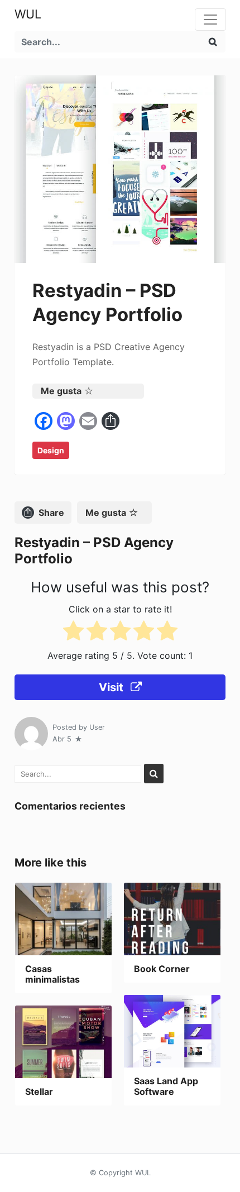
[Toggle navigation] (210, 19)
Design (50, 450)
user (97, 727)
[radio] (73, 632)
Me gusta (61, 390)
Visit (112, 687)
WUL (28, 14)
